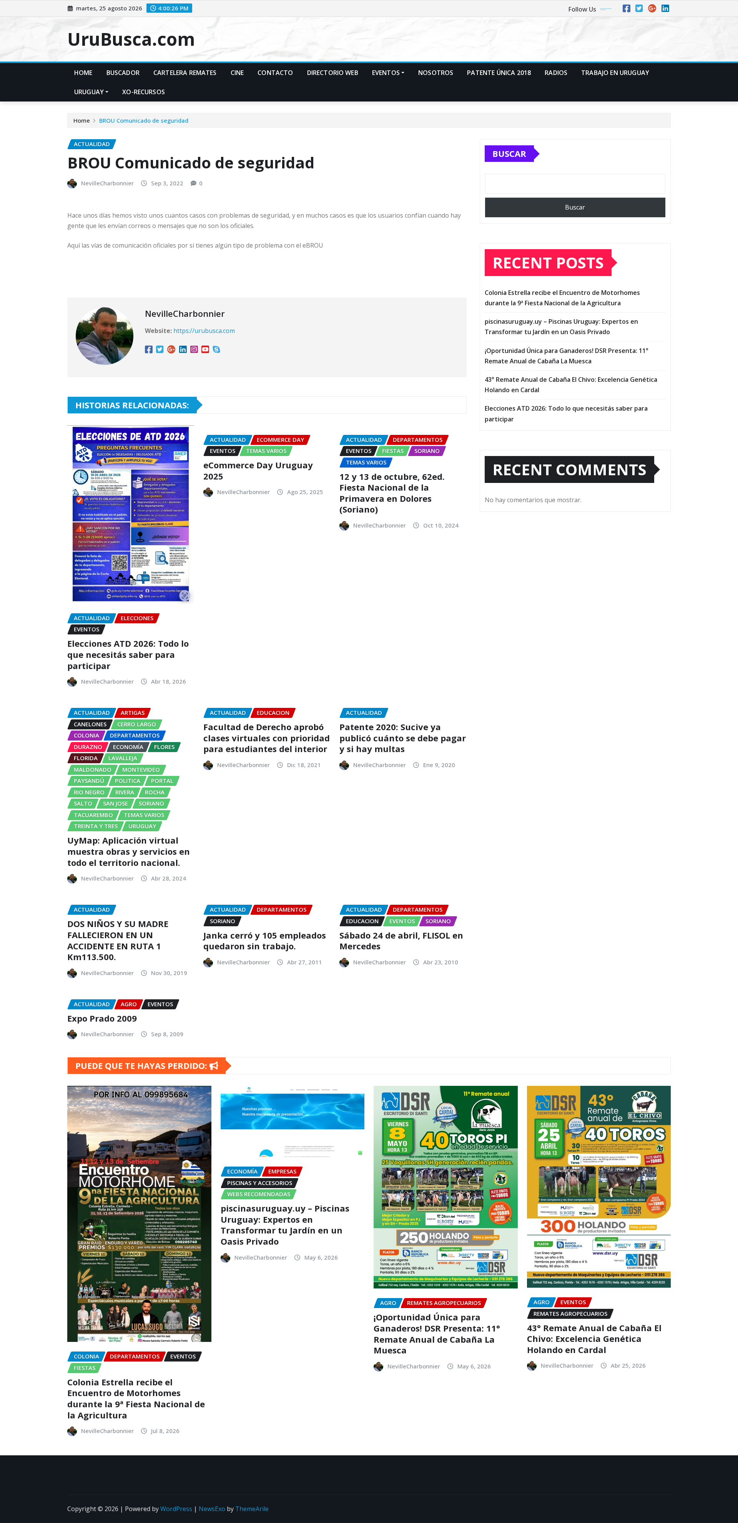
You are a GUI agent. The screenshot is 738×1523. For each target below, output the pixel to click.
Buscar (509, 153)
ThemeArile (252, 1509)
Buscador (123, 72)
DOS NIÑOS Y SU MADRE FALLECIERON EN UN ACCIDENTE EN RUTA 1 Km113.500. (117, 940)
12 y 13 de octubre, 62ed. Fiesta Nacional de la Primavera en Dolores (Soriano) (392, 493)
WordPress (176, 1509)
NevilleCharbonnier (107, 183)
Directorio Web (332, 72)
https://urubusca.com (204, 330)
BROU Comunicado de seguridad (143, 120)
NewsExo (212, 1509)
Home (83, 72)
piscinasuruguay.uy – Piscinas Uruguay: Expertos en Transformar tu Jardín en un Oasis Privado (285, 1224)
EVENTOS (386, 72)
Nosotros (435, 72)
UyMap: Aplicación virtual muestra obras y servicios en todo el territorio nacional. (128, 851)
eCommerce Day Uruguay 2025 (258, 470)
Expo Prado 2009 (102, 1018)
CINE (237, 72)
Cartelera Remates (185, 72)
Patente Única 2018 (499, 72)
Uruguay (89, 92)
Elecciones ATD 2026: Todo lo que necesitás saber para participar (128, 654)
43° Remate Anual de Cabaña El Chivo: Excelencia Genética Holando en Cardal (594, 1338)
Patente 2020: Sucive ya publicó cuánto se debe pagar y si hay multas (402, 737)
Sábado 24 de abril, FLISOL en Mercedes (401, 940)
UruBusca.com (131, 39)
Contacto (275, 72)
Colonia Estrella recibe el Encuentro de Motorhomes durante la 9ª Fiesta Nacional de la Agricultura (136, 1398)
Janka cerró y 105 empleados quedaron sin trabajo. (264, 940)
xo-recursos (143, 92)
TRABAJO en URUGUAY (615, 72)
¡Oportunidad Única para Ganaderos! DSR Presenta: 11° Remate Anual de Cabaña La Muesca (437, 1333)
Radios (556, 72)
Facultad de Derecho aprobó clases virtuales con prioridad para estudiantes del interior (266, 737)
